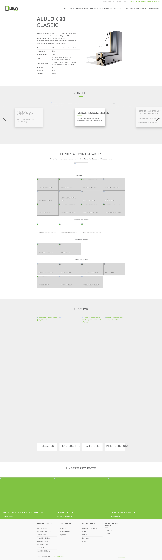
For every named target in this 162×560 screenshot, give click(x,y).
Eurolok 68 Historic (65, 531)
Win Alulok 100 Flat (42, 541)
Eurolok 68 (62, 528)
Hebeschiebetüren (96, 8)
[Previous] (4, 119)
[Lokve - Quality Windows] (12, 8)
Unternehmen (141, 8)
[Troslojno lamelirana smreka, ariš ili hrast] (100, 64)
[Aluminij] (114, 60)
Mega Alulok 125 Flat (43, 544)
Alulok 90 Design (42, 548)
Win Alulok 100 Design (43, 551)
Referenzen (130, 8)
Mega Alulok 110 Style (43, 538)
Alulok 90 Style (41, 534)
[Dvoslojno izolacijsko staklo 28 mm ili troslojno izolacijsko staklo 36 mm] (107, 45)
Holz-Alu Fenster (82, 8)
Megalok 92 (62, 534)
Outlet (122, 8)
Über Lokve (108, 530)
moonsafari (122, 557)
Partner (84, 534)
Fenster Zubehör (110, 8)
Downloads (85, 538)
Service (84, 531)
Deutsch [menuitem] (143, 1)
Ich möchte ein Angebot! (89, 528)
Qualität (107, 533)
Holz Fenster (69, 8)
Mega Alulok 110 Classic (44, 531)
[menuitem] (132, 2)
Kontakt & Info (154, 8)
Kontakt (84, 541)
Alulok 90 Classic (42, 528)
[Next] (157, 119)
